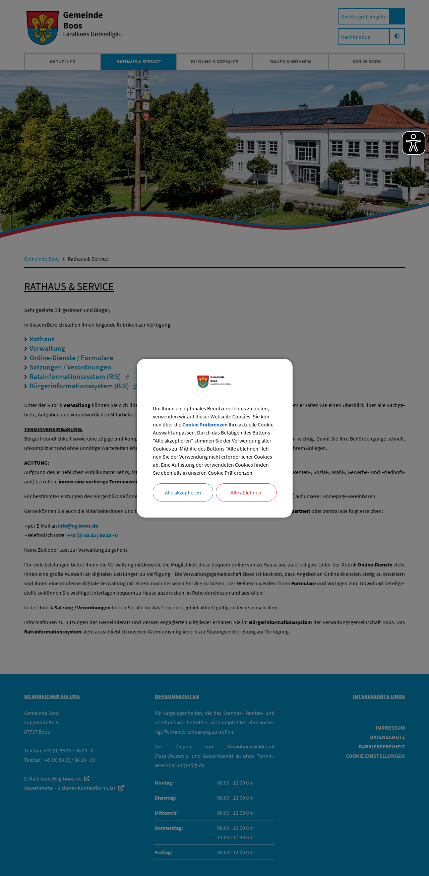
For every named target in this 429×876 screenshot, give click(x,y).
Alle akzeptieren (183, 492)
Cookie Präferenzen (205, 424)
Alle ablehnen (246, 492)
